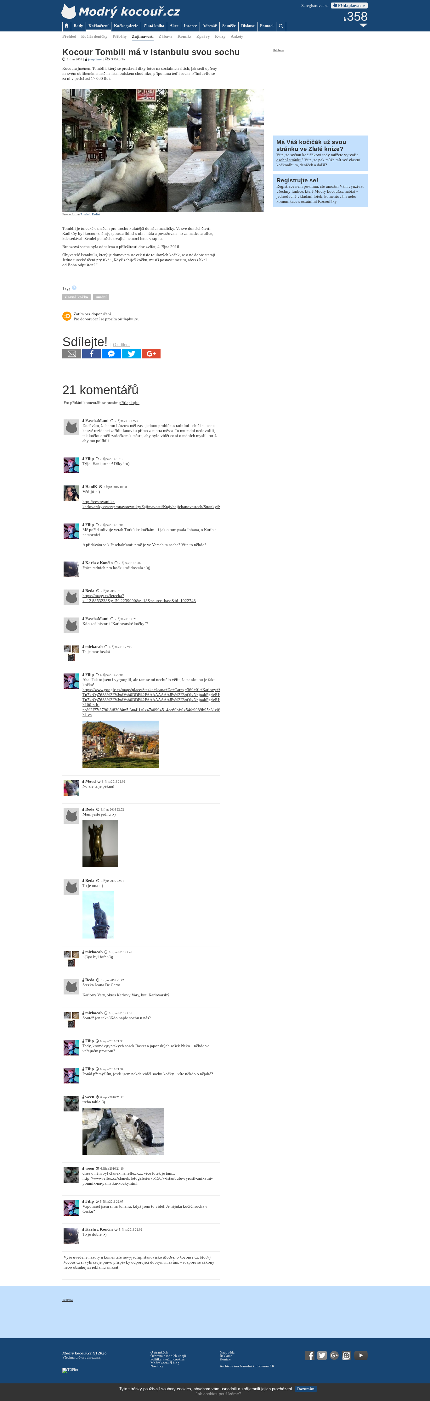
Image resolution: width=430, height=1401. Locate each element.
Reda (89, 590)
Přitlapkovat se (351, 5)
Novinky (156, 1366)
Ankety (237, 36)
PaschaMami (97, 420)
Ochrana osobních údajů (168, 1356)
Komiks (184, 36)
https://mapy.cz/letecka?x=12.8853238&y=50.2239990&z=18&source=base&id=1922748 (139, 598)
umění (101, 297)
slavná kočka (76, 297)
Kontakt (225, 1359)
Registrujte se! (297, 180)
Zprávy (203, 36)
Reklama (278, 50)
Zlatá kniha (154, 25)
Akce (174, 25)
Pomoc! (267, 25)
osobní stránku (289, 160)
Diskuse (248, 25)
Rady (78, 25)
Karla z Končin (99, 562)
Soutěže (229, 25)
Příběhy (120, 36)
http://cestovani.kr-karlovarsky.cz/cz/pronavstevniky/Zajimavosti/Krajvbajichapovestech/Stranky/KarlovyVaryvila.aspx (168, 504)
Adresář (209, 25)
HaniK (91, 486)
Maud (90, 781)
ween (89, 1096)
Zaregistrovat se (314, 5)
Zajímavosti (143, 36)
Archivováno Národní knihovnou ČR (247, 1366)
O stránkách (159, 1352)
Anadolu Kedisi (90, 214)
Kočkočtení (98, 25)
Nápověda (227, 1352)
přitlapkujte (128, 319)
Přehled (69, 36)
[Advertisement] (320, 92)
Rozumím (305, 1389)
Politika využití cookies (167, 1359)
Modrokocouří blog (164, 1363)
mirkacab (94, 646)
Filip (89, 458)
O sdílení (121, 344)
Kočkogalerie (126, 25)
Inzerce (190, 25)
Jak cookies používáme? (218, 1394)
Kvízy (220, 36)
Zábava (166, 36)
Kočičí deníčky (94, 36)
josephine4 (95, 59)
